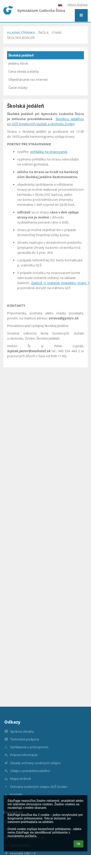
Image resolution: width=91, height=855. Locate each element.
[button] (81, 15)
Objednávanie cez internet (28, 79)
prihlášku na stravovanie (48, 151)
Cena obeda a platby (23, 71)
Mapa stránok (20, 778)
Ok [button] (78, 844)
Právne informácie (23, 755)
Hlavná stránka (21, 32)
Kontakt (16, 794)
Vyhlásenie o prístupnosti (29, 747)
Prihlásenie (77, 5)
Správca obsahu (22, 731)
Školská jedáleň (21, 37)
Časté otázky (18, 87)
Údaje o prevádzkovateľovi (30, 770)
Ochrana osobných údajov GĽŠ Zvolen (38, 786)
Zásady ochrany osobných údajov (35, 763)
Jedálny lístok (18, 63)
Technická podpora (24, 739)
